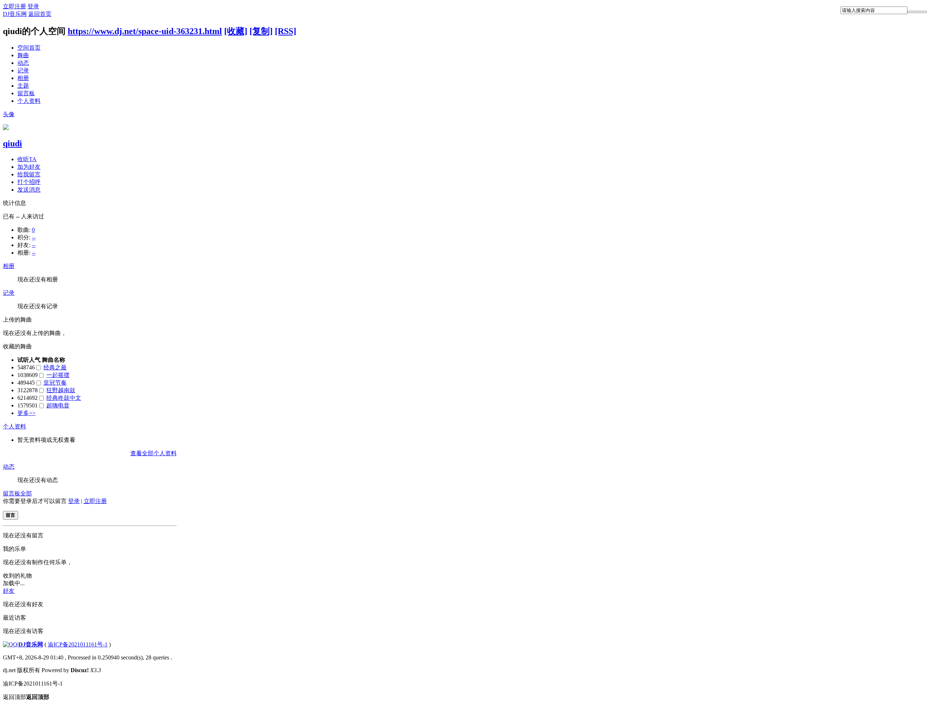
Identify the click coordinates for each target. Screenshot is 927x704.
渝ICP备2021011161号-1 (78, 644)
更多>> (26, 413)
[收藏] (235, 31)
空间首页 (29, 48)
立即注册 (14, 6)
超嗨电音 (58, 405)
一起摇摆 (58, 375)
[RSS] (285, 31)
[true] (917, 12)
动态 (23, 63)
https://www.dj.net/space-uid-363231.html (145, 31)
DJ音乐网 (15, 14)
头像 (8, 114)
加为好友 (29, 167)
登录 (33, 6)
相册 (23, 78)
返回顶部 (26, 697)
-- (33, 237)
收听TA (27, 159)
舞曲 (23, 55)
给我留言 (29, 174)
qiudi (12, 143)
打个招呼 (29, 182)
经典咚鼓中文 (63, 398)
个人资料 (29, 101)
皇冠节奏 (55, 383)
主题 (23, 86)
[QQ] (10, 644)
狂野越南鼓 (60, 390)
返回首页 (39, 14)
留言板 (26, 93)
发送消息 (29, 190)
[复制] (261, 31)
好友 (8, 591)
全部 (26, 493)
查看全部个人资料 (153, 453)
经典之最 (55, 367)
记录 (23, 70)
